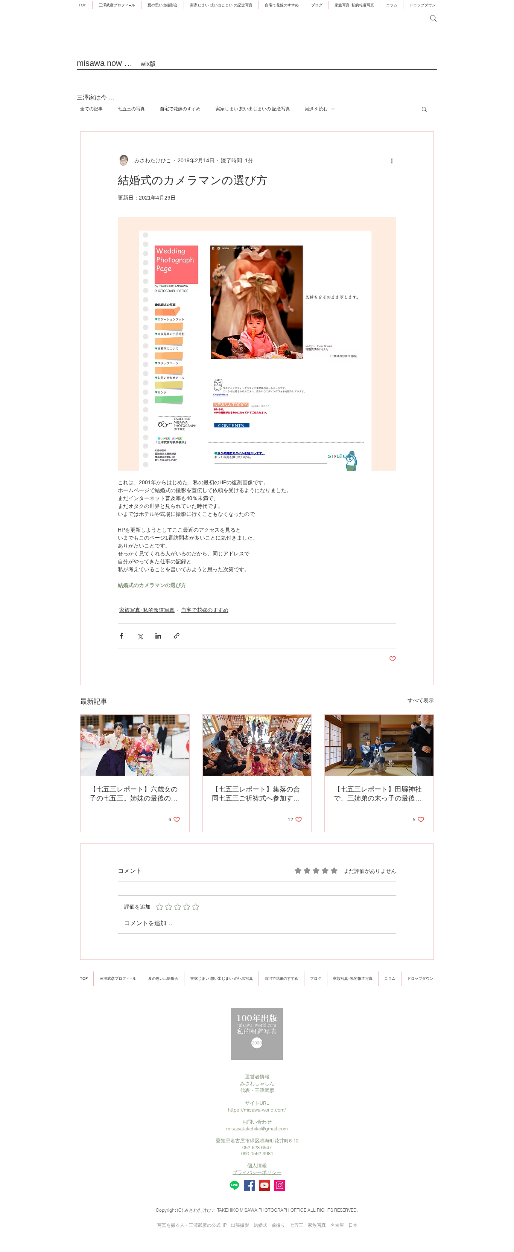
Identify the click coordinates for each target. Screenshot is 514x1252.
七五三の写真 (131, 108)
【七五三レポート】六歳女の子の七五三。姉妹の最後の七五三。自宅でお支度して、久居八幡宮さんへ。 (134, 794)
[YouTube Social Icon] (264, 1185)
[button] (354, 5)
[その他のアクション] (391, 160)
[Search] (433, 18)
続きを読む (316, 108)
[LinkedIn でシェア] (158, 635)
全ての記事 (91, 108)
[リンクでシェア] (176, 635)
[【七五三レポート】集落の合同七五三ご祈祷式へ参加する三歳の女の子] (257, 745)
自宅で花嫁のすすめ (180, 108)
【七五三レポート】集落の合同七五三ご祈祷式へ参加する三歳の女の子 (256, 794)
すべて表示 (421, 700)
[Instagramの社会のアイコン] (279, 1185)
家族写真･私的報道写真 (147, 610)
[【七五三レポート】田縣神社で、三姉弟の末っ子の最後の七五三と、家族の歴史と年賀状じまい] (379, 745)
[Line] (234, 1185)
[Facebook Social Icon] (249, 1185)
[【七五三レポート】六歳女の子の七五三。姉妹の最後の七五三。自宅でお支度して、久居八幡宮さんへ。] (135, 745)
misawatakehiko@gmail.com (257, 1128)
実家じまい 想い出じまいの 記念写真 (253, 108)
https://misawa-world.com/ (257, 1110)
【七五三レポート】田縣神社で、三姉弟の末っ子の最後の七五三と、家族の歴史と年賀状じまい (378, 794)
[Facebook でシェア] (121, 635)
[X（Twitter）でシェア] (139, 635)
